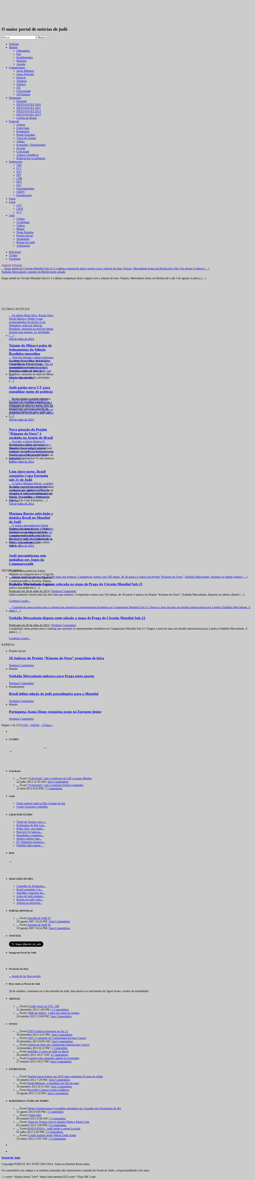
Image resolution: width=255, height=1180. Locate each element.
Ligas (12, 202)
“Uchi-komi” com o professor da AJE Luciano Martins (59, 778)
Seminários (22, 239)
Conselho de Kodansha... (31, 886)
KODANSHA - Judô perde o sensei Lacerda (53, 1128)
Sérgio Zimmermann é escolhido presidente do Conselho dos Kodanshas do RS (74, 1108)
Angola (20, 64)
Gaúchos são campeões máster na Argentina (53, 1058)
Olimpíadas (23, 50)
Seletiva (21, 84)
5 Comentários (54, 1131)
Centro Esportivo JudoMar (32, 806)
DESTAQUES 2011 (28, 107)
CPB (19, 178)
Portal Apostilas (25, 134)
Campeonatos (17, 67)
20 (34, 725)
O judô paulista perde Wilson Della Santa (51, 1135)
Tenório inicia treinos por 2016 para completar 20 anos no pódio (65, 1076)
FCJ (18, 168)
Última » (48, 725)
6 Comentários (57, 1125)
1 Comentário (60, 1048)
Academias (22, 222)
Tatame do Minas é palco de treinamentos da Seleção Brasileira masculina (30, 349)
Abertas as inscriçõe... (29, 903)
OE (18, 87)
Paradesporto (24, 195)
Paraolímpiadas (25, 188)
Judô (12, 215)
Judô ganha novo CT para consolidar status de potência (31, 389)
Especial (14, 121)
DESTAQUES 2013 (28, 114)
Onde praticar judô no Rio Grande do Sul (40, 803)
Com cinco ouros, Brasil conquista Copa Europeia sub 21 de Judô (28, 476)
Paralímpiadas (24, 57)
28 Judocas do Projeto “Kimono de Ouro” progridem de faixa (56, 658)
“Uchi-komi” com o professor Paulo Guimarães (55, 785)
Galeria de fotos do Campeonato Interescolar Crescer (58, 1044)
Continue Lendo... (19, 601)
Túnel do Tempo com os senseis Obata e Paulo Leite (58, 1121)
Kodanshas (22, 131)
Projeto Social (24, 235)
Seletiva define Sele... (29, 838)
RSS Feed (15, 252)
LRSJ (19, 208)
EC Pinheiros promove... (31, 842)
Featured (21, 101)
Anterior (6, 265)
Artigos (20, 124)
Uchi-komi (22, 151)
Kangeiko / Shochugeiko (31, 144)
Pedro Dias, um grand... (30, 828)
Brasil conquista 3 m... (29, 889)
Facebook (15, 258)
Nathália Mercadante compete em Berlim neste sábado (33, 271)
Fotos (12, 198)
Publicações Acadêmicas (30, 158)
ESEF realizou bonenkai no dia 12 (47, 1031)
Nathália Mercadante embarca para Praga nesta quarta (51, 676)
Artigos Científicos (27, 155)
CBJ (19, 165)
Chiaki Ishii (34, 1115)
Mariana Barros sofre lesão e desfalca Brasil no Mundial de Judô (31, 518)
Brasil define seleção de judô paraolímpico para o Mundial (53, 694)
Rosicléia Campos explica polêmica (48, 1089)
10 (31, 725)
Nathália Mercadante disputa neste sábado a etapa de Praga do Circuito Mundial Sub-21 (77, 618)
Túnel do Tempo (26, 138)
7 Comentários (53, 788)
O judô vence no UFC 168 (43, 1006)
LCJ (18, 212)
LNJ (19, 205)
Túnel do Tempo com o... (31, 821)
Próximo (17, 265)
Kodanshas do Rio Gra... (31, 825)
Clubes (20, 218)
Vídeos (20, 225)
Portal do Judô (21, 13)
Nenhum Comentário (63, 591)
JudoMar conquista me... (30, 892)
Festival (21, 77)
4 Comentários (59, 1054)
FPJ (18, 175)
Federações (15, 161)
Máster (20, 228)
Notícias (14, 44)
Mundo (13, 47)
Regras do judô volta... (29, 899)
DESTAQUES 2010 (28, 104)
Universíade (23, 91)
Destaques (15, 97)
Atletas (20, 141)
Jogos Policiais (25, 74)
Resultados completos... (30, 835)
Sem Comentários (58, 781)
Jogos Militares (25, 70)
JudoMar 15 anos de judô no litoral (48, 1051)
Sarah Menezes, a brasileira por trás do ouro (53, 1083)
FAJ (18, 185)
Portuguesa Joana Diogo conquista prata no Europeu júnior (55, 712)
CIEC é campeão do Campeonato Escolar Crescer (56, 1038)
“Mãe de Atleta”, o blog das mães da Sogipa (53, 1013)
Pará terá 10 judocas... (29, 832)
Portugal (21, 60)
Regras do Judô (25, 242)
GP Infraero (23, 94)
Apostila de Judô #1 (39, 918)
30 (37, 725)
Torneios (21, 81)
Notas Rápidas (25, 232)
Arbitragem (23, 245)
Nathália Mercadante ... (30, 845)
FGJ (18, 171)
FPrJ (19, 181)
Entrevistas (22, 128)
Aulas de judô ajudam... (30, 896)
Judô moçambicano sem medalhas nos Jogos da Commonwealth (27, 560)
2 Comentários (60, 1009)
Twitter (13, 255)
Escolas (20, 148)
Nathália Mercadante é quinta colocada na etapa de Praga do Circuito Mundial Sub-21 (76, 584)
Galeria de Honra (26, 118)
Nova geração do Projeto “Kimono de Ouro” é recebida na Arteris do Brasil (31, 434)
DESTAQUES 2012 (28, 111)
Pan (18, 54)
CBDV (20, 191)
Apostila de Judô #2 (39, 924)
